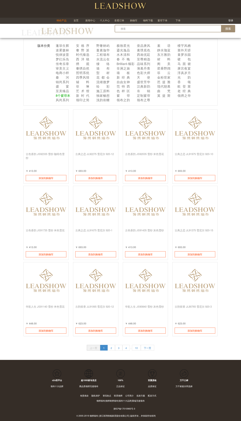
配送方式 (152, 395)
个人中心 (105, 20)
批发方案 (141, 395)
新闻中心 (90, 20)
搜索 (228, 28)
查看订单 (119, 20)
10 (136, 348)
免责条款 (84, 395)
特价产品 (62, 20)
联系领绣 (118, 395)
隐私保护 (95, 395)
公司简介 (129, 395)
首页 (76, 20)
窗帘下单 (162, 20)
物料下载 (148, 20)
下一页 (147, 348)
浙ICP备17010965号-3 (124, 408)
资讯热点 (107, 395)
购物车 (133, 20)
